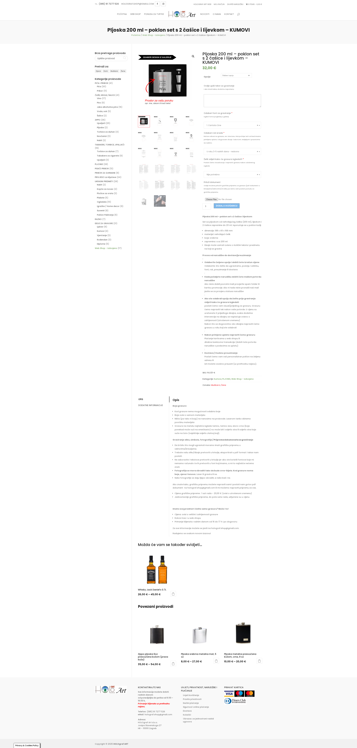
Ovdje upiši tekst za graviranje (219, 85)
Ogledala (102, 201)
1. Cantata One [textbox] (232, 125)
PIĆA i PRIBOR (101, 83)
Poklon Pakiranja (105, 214)
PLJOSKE (226, 379)
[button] (193, 56)
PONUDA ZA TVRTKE (154, 14)
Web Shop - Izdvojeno (153, 35)
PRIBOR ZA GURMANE (105, 172)
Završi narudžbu (235, 4)
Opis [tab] (140, 399)
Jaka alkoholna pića (107, 107)
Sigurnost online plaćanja (196, 707)
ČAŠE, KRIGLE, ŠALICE (105, 95)
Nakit (99, 140)
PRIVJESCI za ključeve (105, 177)
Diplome (101, 243)
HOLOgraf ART (120, 744)
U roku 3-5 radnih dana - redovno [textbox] (232, 151)
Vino (99, 98)
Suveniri (101, 210)
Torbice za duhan (106, 131)
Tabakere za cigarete (108, 155)
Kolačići (187, 714)
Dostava (187, 710)
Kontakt (229, 14)
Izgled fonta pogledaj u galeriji (216, 117)
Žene (223, 385)
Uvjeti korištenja (191, 695)
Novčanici (102, 136)
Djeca (98, 71)
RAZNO (98, 219)
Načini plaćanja (191, 703)
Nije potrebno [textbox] (232, 174)
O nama (217, 14)
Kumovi (217, 379)
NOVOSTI (204, 14)
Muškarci (215, 385)
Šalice (100, 115)
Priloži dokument (212, 182)
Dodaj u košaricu (226, 205)
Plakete (100, 197)
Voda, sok (102, 111)
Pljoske (100, 127)
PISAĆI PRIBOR (102, 168)
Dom (106, 71)
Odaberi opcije (173, 594)
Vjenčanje (102, 235)
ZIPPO (97, 119)
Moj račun (219, 4)
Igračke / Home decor (108, 206)
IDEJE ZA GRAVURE (104, 223)
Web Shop (135, 14)
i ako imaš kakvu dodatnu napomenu (219, 89)
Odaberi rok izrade (214, 133)
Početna (122, 14)
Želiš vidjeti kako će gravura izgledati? (224, 159)
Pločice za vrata (105, 193)
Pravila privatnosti (192, 699)
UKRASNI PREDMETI (104, 181)
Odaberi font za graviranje (218, 113)
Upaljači (101, 123)
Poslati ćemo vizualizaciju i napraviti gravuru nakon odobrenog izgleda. (229, 164)
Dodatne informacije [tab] (150, 405)
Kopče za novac (105, 189)
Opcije (207, 76)
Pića (99, 86)
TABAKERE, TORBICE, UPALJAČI (109, 144)
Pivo (99, 102)
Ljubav (100, 226)
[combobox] (232, 125)
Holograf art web (202, 4)
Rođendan (102, 239)
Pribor (100, 90)
